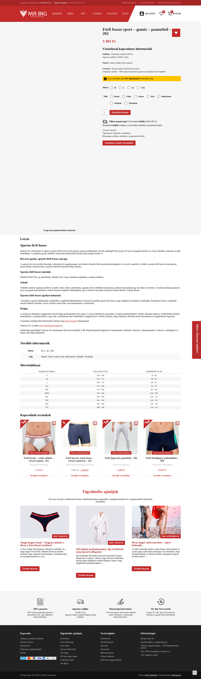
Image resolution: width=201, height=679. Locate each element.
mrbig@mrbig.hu (160, 642)
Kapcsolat (104, 646)
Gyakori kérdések (146, 3)
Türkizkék (133, 103)
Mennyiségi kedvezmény (120, 609)
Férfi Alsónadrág (41, 465)
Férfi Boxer (89, 465)
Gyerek (97, 13)
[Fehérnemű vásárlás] (33, 13)
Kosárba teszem (120, 112)
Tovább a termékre (39, 475)
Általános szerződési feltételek (31, 639)
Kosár (176, 13)
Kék (152, 97)
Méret (105, 87)
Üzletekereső (25, 646)
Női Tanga (64, 653)
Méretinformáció (129, 3)
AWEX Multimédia (151, 675)
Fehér (128, 97)
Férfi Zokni (64, 646)
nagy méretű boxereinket (49, 325)
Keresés (57, 13)
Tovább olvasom (29, 568)
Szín (105, 96)
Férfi (70, 13)
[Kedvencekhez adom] (176, 33)
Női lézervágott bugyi (68, 656)
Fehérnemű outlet (67, 660)
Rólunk (23, 653)
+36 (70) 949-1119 (77, 3)
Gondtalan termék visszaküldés (119, 143)
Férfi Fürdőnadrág (165, 465)
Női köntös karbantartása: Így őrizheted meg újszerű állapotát (99, 550)
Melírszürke (166, 97)
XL (133, 88)
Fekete (141, 97)
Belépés (150, 13)
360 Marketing (176, 675)
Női (83, 13)
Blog (126, 13)
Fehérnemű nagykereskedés (169, 3)
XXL (143, 88)
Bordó (116, 97)
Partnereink (104, 649)
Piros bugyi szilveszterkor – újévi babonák (151, 544)
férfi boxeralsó (71, 321)
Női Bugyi (64, 663)
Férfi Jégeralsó (123, 465)
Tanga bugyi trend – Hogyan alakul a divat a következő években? (42, 544)
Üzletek (112, 13)
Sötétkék (118, 103)
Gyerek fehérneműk (68, 649)
